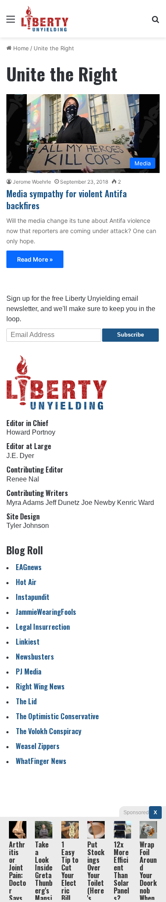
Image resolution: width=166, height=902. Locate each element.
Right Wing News (40, 686)
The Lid (26, 701)
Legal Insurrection (43, 626)
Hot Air (26, 581)
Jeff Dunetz (63, 502)
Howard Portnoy (30, 432)
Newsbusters (35, 656)
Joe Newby (98, 502)
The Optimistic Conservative (57, 716)
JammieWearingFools (46, 611)
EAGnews (29, 567)
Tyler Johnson (27, 525)
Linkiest (28, 641)
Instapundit (32, 596)
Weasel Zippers (38, 746)
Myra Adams (25, 502)
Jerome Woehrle (32, 182)
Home (20, 48)
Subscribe (130, 334)
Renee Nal (22, 479)
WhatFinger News (41, 760)
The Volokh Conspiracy (48, 731)
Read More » (35, 259)
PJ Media (28, 671)
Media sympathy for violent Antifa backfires (66, 199)
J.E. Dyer (20, 455)
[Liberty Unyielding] (45, 19)
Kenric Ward (135, 502)
